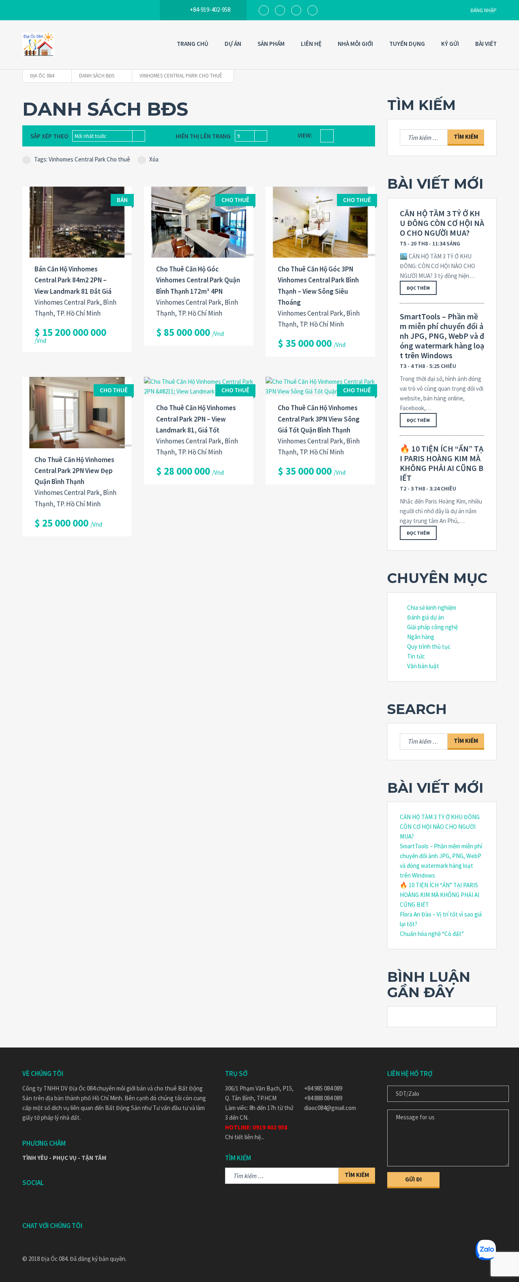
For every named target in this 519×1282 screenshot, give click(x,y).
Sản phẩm (271, 43)
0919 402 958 (270, 1127)
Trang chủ (192, 43)
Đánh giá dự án (425, 617)
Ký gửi (450, 43)
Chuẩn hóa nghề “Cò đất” (432, 934)
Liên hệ (311, 43)
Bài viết (486, 43)
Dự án (233, 43)
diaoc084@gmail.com (330, 1108)
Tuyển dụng (407, 43)
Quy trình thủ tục (428, 646)
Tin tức (416, 656)
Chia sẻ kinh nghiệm (431, 607)
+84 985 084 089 (323, 1088)
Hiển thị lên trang (203, 136)
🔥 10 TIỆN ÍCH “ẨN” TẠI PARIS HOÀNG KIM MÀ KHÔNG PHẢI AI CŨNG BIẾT (441, 463)
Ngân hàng (420, 637)
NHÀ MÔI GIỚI (355, 43)
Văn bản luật (423, 666)
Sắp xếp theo (49, 136)
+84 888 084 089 (323, 1098)
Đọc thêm (418, 288)
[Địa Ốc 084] (38, 44)
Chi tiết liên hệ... (244, 1137)
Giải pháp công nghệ (432, 627)
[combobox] (108, 136)
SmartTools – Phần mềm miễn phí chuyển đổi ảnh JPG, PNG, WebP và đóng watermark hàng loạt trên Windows (442, 336)
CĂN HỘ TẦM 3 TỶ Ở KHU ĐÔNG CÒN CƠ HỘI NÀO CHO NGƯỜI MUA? (442, 223)
